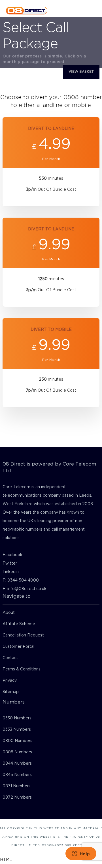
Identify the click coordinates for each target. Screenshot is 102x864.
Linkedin (11, 572)
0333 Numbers (17, 729)
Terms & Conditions (22, 669)
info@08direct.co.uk (26, 589)
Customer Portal (18, 646)
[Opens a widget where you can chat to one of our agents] (80, 854)
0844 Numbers (17, 763)
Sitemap (11, 692)
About (9, 612)
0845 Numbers (17, 775)
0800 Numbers (17, 741)
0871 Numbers (17, 786)
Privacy (10, 680)
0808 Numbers (17, 752)
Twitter (10, 563)
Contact (10, 658)
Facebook (12, 555)
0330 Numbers (17, 718)
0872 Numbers (17, 797)
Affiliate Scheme (19, 624)
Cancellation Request (23, 635)
